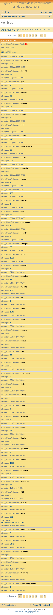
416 (11, 139)
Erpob (23, 308)
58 (11, 150)
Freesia (23, 362)
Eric (22, 352)
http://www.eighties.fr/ (9, 53)
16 (11, 85)
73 (11, 96)
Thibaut (23, 341)
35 (11, 431)
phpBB (20, 610)
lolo (22, 298)
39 (11, 74)
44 (11, 215)
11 (11, 565)
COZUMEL (25, 503)
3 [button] (30, 35)
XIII (22, 190)
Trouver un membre (8, 29)
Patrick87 (24, 470)
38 (11, 280)
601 (11, 517)
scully (23, 319)
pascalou (24, 551)
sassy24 (24, 233)
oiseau (23, 179)
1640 (12, 312)
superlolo (24, 168)
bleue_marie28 (26, 147)
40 (11, 172)
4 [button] (33, 35)
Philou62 (24, 287)
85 (11, 247)
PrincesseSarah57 (28, 530)
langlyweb (24, 416)
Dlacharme (25, 481)
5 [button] (36, 35)
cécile (23, 427)
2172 (12, 544)
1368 (12, 463)
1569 (12, 258)
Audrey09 (24, 244)
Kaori (23, 406)
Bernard (24, 201)
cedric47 (24, 265)
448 (11, 64)
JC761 (23, 255)
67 (11, 485)
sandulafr (24, 276)
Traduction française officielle (23, 611)
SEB (22, 492)
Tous (17, 29)
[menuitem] (7, 12)
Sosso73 (24, 71)
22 (11, 355)
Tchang (23, 395)
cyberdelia (25, 449)
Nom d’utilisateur (8, 40)
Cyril (22, 211)
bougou (23, 562)
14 (11, 506)
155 (11, 193)
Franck (23, 540)
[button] (20, 35)
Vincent (23, 157)
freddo (23, 460)
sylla (22, 82)
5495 (12, 48)
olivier (23, 384)
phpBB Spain (29, 613)
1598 (12, 290)
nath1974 (24, 60)
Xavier (23, 136)
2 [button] (27, 35)
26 (11, 236)
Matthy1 (24, 93)
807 (11, 161)
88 (11, 128)
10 (11, 576)
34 (11, 107)
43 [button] (41, 35)
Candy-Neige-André (28, 584)
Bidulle (23, 438)
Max (27, 44)
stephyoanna (26, 222)
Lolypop (24, 103)
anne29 (23, 114)
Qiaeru (36, 611)
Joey (22, 125)
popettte (24, 330)
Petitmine (24, 573)
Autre (17, 31)
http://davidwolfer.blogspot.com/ (12, 522)
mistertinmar (26, 373)
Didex (23, 514)
